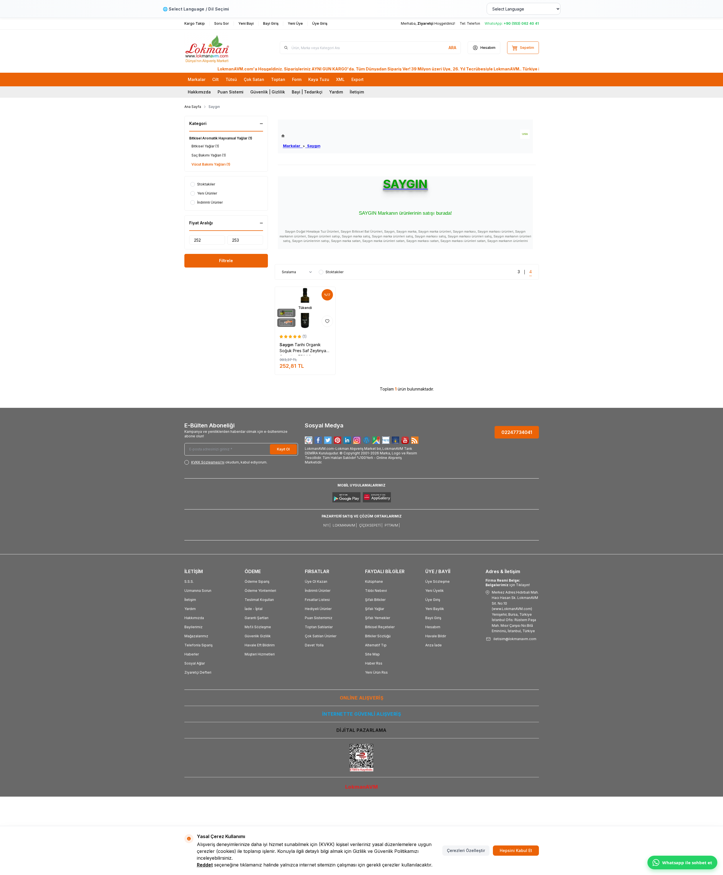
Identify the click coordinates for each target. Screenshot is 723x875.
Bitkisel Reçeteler (380, 627)
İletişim (357, 91)
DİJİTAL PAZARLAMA (361, 730)
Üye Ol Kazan (316, 581)
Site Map (372, 654)
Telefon (473, 23)
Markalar (293, 145)
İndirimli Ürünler (317, 590)
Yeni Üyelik (434, 590)
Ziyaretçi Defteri (197, 672)
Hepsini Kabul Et (516, 850)
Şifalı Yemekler (377, 618)
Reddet (205, 865)
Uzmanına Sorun (197, 590)
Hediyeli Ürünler (318, 609)
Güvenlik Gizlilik (258, 636)
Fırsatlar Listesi (317, 600)
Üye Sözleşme (437, 581)
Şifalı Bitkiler (375, 600)
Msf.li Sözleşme (258, 627)
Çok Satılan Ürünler (320, 636)
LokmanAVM (361, 787)
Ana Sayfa (192, 107)
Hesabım (432, 627)
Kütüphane (374, 581)
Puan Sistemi (230, 91)
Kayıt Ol (283, 449)
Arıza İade (433, 645)
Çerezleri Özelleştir (466, 850)
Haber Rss (373, 663)
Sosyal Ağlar (194, 663)
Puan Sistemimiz (318, 618)
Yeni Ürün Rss (376, 672)
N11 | (326, 525)
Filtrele (226, 260)
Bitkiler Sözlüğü (378, 636)
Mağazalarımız (196, 636)
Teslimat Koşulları (259, 600)
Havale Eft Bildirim (260, 645)
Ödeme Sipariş (257, 581)
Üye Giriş (432, 600)
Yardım (336, 91)
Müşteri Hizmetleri (260, 654)
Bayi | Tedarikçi (307, 91)
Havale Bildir (435, 636)
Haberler (191, 654)
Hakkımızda (199, 91)
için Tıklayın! (508, 582)
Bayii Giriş (433, 618)
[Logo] (218, 48)
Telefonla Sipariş (198, 645)
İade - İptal (253, 609)
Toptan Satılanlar (319, 627)
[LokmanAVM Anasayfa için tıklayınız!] (300, 135)
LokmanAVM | (345, 525)
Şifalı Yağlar (374, 609)
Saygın (312, 145)
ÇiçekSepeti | (370, 525)
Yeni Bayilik (434, 609)
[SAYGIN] (525, 134)
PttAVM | (392, 525)
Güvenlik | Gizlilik (267, 91)
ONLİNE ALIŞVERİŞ (361, 698)
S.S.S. (189, 581)
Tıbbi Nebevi (376, 590)
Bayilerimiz (193, 627)
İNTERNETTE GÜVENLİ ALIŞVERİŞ (361, 714)
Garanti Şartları (256, 618)
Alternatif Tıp (376, 645)
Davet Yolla (314, 645)
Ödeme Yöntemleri (260, 590)
